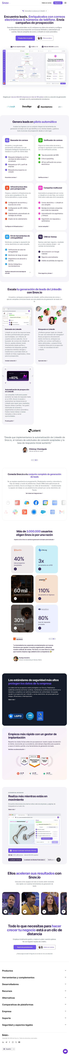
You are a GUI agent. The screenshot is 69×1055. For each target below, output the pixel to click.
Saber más (11, 699)
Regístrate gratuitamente (24, 947)
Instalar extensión (10, 360)
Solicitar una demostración (16, 749)
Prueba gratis (9, 421)
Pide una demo (47, 38)
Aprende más (42, 360)
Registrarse (58, 3)
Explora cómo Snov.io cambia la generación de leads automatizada (33, 539)
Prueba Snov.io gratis (25, 38)
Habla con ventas (46, 3)
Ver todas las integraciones (34, 493)
